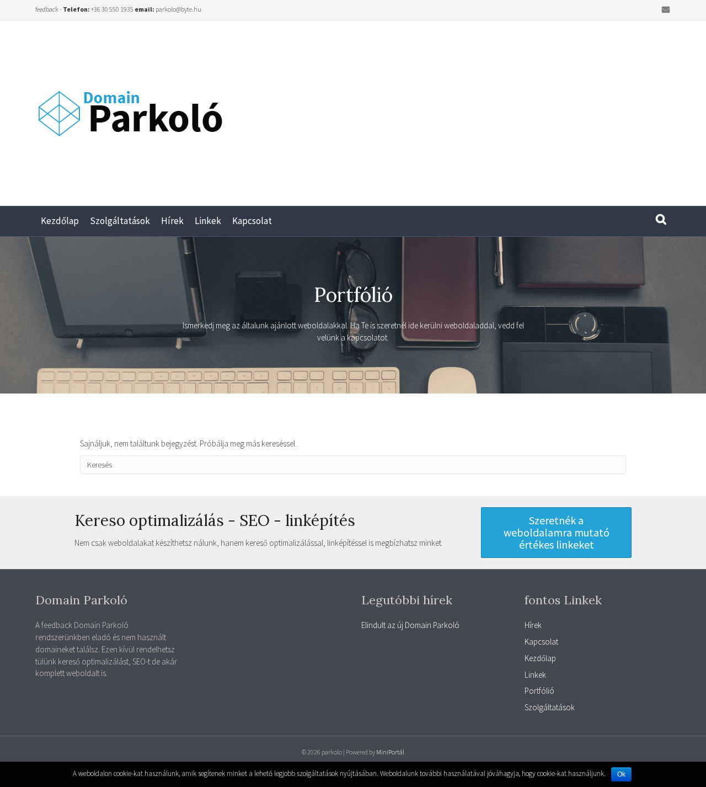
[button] (556, 532)
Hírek (172, 221)
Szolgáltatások (120, 221)
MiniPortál (390, 752)
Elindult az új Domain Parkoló (410, 625)
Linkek (208, 221)
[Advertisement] (529, 108)
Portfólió (539, 690)
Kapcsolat (252, 221)
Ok (621, 774)
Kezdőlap (60, 221)
